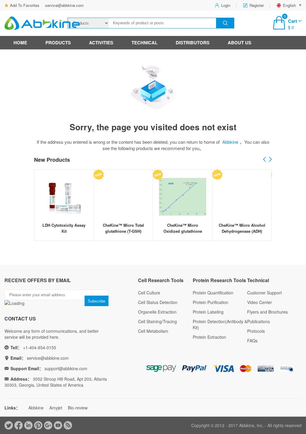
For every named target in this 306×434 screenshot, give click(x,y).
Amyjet (55, 408)
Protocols (256, 331)
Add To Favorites (24, 5)
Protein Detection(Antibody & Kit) (220, 324)
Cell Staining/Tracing (157, 321)
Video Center (259, 302)
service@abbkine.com (64, 5)
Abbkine (230, 142)
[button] (270, 159)
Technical (144, 42)
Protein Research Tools (219, 280)
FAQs (252, 341)
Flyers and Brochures (267, 312)
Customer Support (264, 293)
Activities (101, 42)
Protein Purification (210, 302)
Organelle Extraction (157, 312)
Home (20, 42)
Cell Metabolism (153, 331)
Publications (258, 321)
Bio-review (78, 408)
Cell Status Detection (158, 302)
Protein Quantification (213, 293)
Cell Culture (149, 293)
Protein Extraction (209, 337)
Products (58, 42)
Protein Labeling (208, 312)
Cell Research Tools (160, 280)
